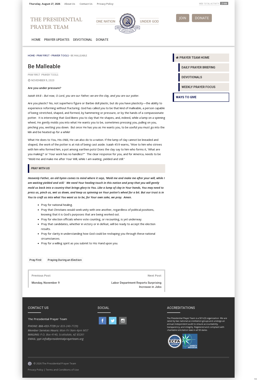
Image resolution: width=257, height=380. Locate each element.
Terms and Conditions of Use (62, 369)
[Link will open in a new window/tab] (102, 320)
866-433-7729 (47, 326)
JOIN (182, 18)
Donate (102, 40)
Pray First (43, 55)
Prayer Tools (60, 55)
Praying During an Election (65, 259)
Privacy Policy (105, 3)
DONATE (202, 18)
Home (36, 40)
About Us (69, 3)
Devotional (82, 40)
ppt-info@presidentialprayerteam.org (60, 339)
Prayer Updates (56, 40)
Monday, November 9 (46, 282)
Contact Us (86, 3)
